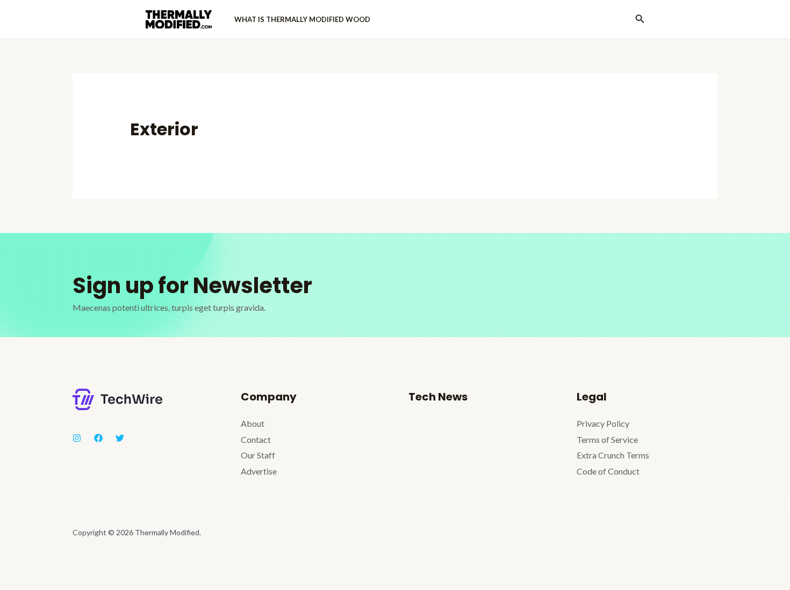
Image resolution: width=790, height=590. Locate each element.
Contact (256, 439)
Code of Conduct (608, 471)
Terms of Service (607, 439)
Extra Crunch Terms (613, 455)
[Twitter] (120, 438)
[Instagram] (77, 438)
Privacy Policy (603, 423)
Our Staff (258, 455)
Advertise (259, 471)
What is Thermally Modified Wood (302, 19)
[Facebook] (98, 438)
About (252, 423)
